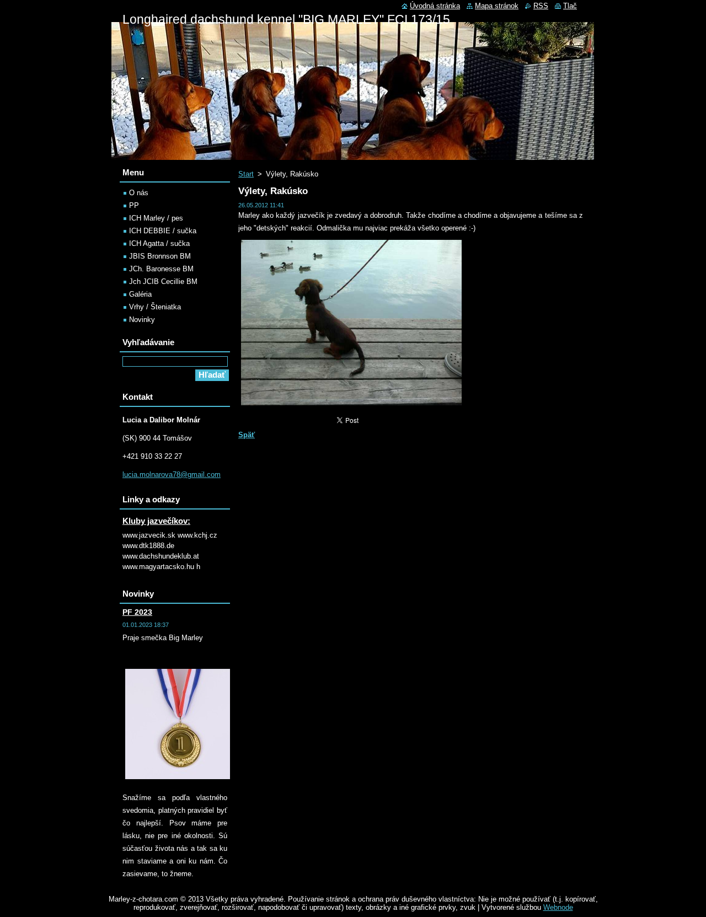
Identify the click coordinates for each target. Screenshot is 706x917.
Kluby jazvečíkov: (156, 520)
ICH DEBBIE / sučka (162, 231)
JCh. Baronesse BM (161, 269)
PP (134, 205)
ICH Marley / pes (156, 218)
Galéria (140, 294)
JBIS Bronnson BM (160, 256)
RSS (540, 6)
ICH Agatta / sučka (159, 243)
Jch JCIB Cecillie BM (163, 281)
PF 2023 (137, 612)
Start (246, 174)
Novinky (142, 319)
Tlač (570, 6)
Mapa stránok (496, 6)
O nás (138, 193)
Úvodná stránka (435, 6)
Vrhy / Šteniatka (155, 307)
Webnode (558, 907)
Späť (246, 435)
